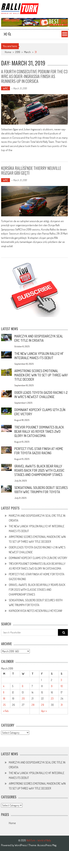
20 (23, 698)
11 (3, 692)
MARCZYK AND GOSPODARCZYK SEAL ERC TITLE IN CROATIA (38, 338)
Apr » (44, 711)
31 (62, 705)
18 (4, 698)
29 (42, 705)
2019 (17, 52)
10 (62, 686)
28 (33, 705)
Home (12, 823)
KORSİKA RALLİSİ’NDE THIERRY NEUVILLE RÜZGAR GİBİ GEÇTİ (31, 170)
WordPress (21, 845)
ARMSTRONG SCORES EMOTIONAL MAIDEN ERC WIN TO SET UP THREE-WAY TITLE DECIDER (41, 375)
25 (4, 705)
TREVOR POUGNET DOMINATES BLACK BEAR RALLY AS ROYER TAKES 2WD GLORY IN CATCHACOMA (39, 431)
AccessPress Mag (46, 845)
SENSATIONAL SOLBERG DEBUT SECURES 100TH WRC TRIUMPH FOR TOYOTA (41, 490)
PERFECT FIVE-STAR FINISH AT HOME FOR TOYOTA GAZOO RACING (38, 451)
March (27, 52)
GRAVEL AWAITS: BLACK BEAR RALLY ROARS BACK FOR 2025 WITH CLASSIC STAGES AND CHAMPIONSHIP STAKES (39, 470)
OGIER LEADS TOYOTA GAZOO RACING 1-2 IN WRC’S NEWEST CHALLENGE (41, 394)
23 (52, 698)
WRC (5, 88)
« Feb (6, 711)
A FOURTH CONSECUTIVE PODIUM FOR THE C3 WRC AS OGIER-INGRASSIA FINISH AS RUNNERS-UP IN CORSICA (34, 76)
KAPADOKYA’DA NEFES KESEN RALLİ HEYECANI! (35, 611)
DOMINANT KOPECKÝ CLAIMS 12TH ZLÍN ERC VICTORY (38, 558)
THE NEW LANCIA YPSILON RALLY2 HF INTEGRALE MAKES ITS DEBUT (39, 356)
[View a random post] (5, 34)
